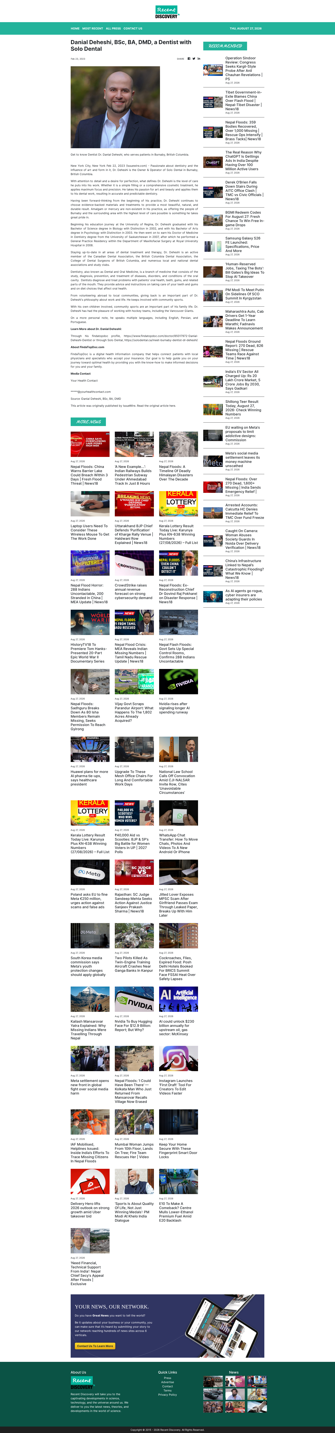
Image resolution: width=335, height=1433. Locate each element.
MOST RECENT (92, 28)
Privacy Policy (167, 1394)
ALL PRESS (113, 28)
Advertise (167, 1382)
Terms (167, 1390)
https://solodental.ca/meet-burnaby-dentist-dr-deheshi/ (161, 340)
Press (167, 1378)
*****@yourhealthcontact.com (91, 391)
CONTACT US (133, 28)
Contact (167, 1386)
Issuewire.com (136, 165)
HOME (75, 28)
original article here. (163, 405)
